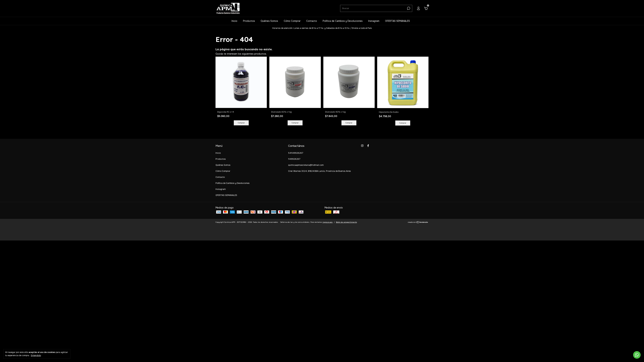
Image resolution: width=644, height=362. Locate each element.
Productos (249, 20)
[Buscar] (408, 8)
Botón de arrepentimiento (346, 222)
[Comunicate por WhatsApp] (637, 355)
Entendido (36, 355)
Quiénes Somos (269, 20)
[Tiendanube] (418, 222)
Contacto (311, 20)
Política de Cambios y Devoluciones (343, 20)
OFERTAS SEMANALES (397, 20)
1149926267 (294, 159)
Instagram (373, 20)
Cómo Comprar (292, 20)
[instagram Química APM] (362, 145)
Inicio (234, 20)
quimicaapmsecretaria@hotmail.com (306, 165)
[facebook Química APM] (368, 145)
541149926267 (295, 153)
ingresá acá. (328, 222)
